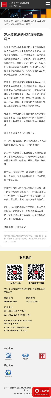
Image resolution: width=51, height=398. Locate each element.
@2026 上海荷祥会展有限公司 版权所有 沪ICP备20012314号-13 (25, 389)
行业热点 (36, 21)
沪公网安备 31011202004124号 (25, 393)
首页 (17, 21)
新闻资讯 (25, 21)
